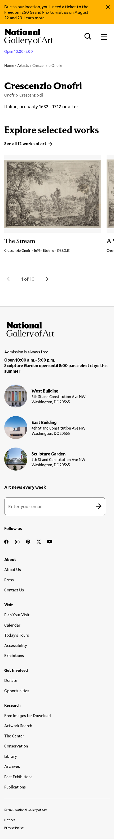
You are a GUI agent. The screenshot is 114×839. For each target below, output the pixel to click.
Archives (12, 766)
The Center (14, 735)
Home (9, 65)
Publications (15, 787)
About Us (12, 569)
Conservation (16, 746)
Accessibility (15, 645)
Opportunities (16, 690)
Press (9, 579)
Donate (10, 680)
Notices (9, 820)
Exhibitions (14, 655)
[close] (108, 7)
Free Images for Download (27, 715)
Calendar (12, 625)
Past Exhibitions (18, 776)
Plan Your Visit (16, 614)
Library (10, 756)
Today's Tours (16, 635)
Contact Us (14, 589)
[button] (8, 279)
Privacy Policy (14, 827)
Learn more (34, 17)
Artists (23, 65)
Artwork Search (18, 725)
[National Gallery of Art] (57, 329)
